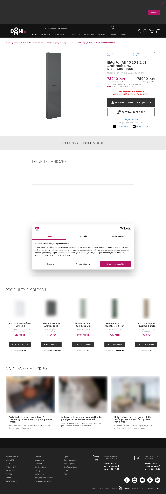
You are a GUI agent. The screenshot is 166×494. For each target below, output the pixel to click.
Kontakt (38, 456)
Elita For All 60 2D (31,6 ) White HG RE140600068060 (20, 326)
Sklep (8, 463)
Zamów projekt (70, 460)
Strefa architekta (70, 467)
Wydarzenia (11, 467)
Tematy (9, 474)
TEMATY (123, 34)
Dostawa (38, 463)
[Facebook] (127, 482)
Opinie (66, 456)
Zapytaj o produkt (131, 120)
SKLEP (34, 34)
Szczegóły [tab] (83, 236)
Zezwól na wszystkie (115, 264)
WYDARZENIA (89, 34)
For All (135, 55)
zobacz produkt (51, 345)
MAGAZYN (75, 34)
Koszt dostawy (40, 467)
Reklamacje (39, 474)
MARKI (113, 34)
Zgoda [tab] (49, 236)
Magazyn (10, 460)
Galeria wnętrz (12, 456)
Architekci (10, 470)
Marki (8, 477)
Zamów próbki (69, 463)
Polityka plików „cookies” (44, 477)
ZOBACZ (154, 12)
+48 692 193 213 (123, 126)
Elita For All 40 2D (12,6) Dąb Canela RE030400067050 (146, 326)
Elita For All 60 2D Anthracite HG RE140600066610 (51, 326)
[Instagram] (134, 482)
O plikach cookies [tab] (117, 236)
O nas (66, 470)
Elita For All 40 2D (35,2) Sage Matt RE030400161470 (83, 326)
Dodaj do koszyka (20, 345)
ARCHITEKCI (102, 34)
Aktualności (11, 481)
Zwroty (37, 470)
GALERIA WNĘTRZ (61, 34)
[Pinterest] (150, 482)
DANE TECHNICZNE (70, 143)
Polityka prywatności (43, 481)
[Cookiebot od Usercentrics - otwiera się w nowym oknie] (121, 228)
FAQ (65, 474)
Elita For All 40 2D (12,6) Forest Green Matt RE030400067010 (115, 326)
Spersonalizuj (81, 264)
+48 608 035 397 (151, 463)
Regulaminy (39, 460)
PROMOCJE (45, 34)
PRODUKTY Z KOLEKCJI (94, 143)
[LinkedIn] (157, 482)
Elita (108, 55)
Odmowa (50, 264)
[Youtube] (142, 482)
